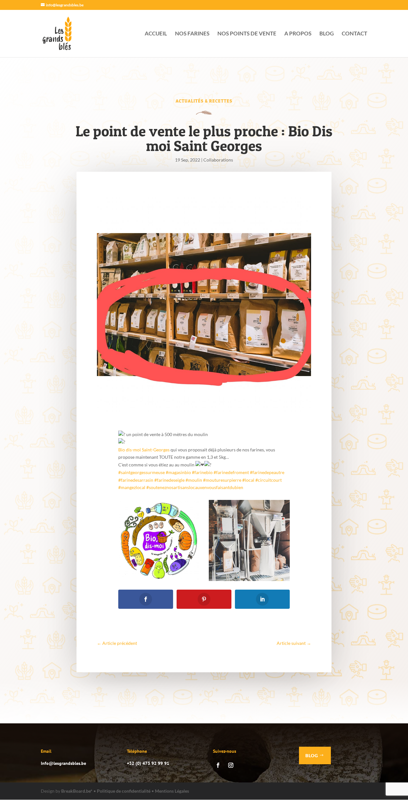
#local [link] (248, 480)
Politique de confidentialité (123, 791)
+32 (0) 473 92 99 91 (148, 763)
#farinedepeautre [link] (267, 472)
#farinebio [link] (202, 472)
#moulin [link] (194, 480)
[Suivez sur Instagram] (231, 765)
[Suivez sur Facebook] (218, 765)
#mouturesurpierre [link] (222, 480)
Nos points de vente (246, 34)
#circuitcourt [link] (268, 480)
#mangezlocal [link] (131, 487)
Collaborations (218, 159)
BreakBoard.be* (76, 791)
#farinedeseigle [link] (169, 480)
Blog (326, 34)
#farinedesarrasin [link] (135, 480)
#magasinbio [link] (178, 472)
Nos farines (192, 34)
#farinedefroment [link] (231, 472)
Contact (354, 34)
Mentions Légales (172, 791)
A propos (297, 34)
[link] (144, 449)
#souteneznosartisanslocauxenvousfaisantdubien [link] (194, 487)
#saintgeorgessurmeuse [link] (141, 472)
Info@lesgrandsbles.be (63, 763)
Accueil (156, 34)
